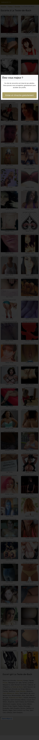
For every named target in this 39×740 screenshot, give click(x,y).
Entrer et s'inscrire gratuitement (19, 95)
